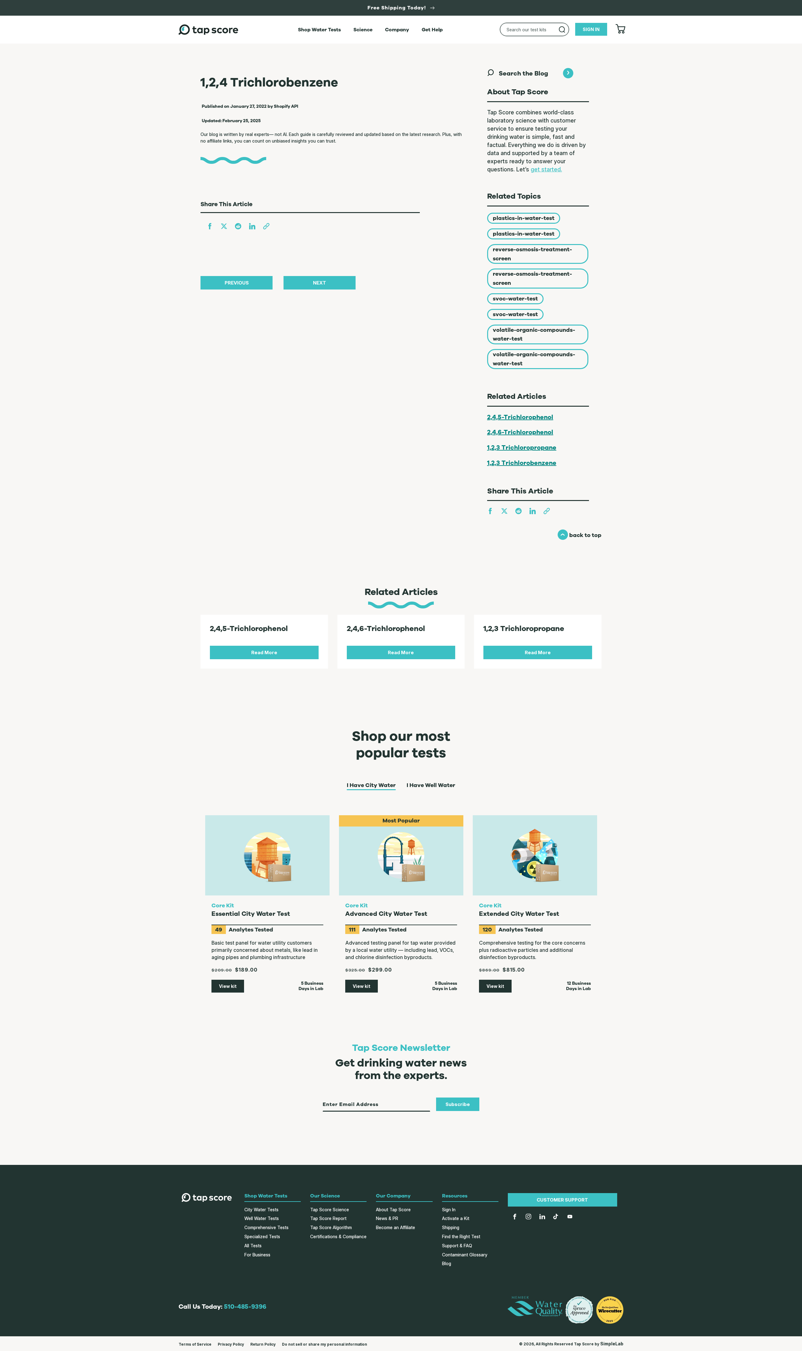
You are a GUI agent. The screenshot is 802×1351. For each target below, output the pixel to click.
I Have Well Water (431, 785)
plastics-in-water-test (524, 218)
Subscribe (457, 1104)
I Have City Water (371, 785)
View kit (228, 986)
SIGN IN (591, 29)
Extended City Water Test (519, 914)
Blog (446, 1263)
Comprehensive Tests (266, 1227)
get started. (546, 169)
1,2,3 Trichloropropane (521, 447)
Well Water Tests (261, 1218)
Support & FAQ (457, 1245)
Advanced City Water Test (386, 914)
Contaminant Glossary (464, 1254)
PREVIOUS (237, 283)
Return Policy (263, 1344)
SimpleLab (611, 1343)
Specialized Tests (262, 1236)
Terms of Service (195, 1344)
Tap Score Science (329, 1209)
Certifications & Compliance (338, 1236)
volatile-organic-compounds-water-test (534, 334)
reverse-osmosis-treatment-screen (532, 254)
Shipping (450, 1227)
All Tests (253, 1245)
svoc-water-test (515, 298)
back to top (580, 535)
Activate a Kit (455, 1218)
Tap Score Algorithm (331, 1227)
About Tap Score (393, 1209)
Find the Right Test (461, 1236)
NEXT (319, 283)
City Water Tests (261, 1209)
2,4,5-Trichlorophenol (520, 417)
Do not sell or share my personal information (324, 1344)
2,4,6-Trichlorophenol (520, 432)
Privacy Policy (231, 1344)
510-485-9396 (245, 1306)
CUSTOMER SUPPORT (562, 1200)
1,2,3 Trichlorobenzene (521, 463)
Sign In (449, 1209)
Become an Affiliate (395, 1227)
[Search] (562, 29)
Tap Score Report (328, 1218)
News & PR (387, 1218)
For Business (257, 1254)
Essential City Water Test (250, 914)
